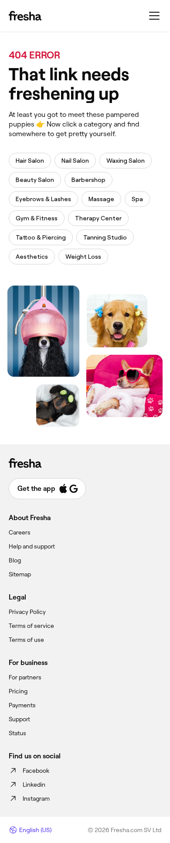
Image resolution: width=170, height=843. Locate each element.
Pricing (18, 691)
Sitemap (20, 574)
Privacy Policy (27, 611)
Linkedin (34, 784)
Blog (15, 560)
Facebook (36, 770)
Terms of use (26, 639)
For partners (25, 677)
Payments (22, 705)
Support (19, 719)
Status (17, 733)
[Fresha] (25, 15)
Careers (20, 532)
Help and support (32, 546)
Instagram (36, 798)
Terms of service (31, 625)
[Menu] (154, 16)
